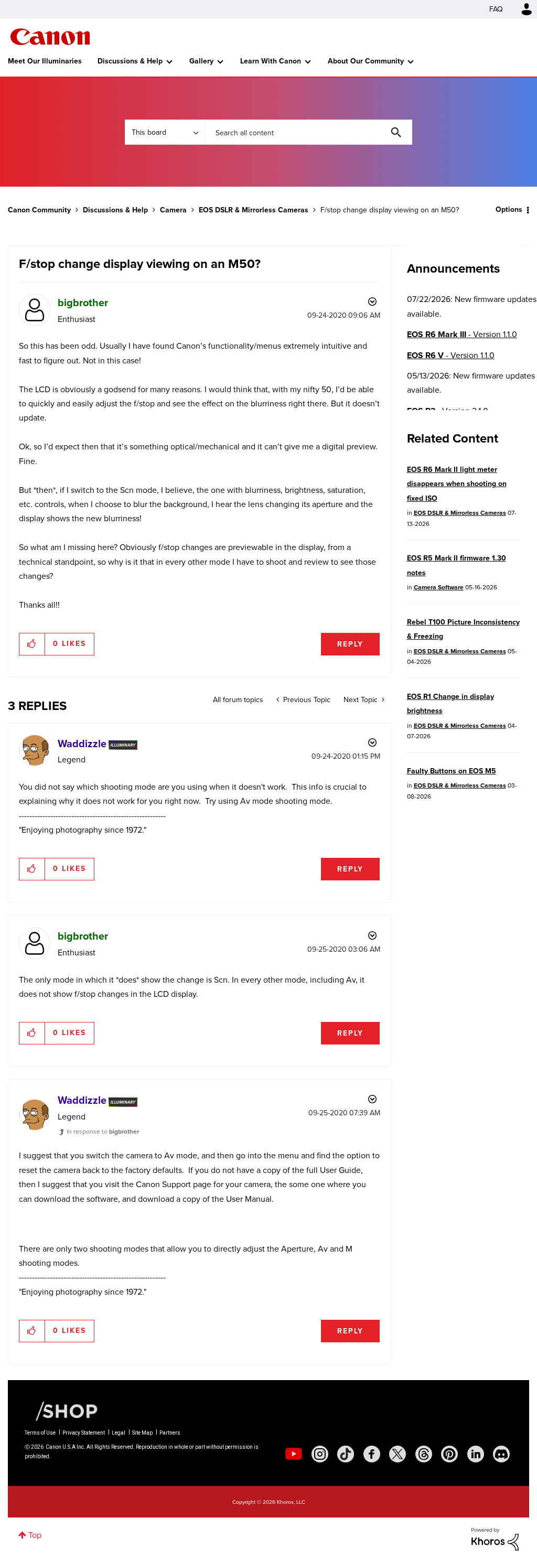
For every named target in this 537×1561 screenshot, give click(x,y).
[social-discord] (501, 1454)
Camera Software (439, 587)
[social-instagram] (320, 1454)
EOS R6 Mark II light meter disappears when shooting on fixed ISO (457, 484)
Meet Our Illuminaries (45, 61)
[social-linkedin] (475, 1454)
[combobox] (308, 132)
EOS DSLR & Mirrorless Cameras (253, 210)
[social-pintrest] (449, 1454)
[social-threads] (423, 1454)
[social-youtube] (293, 1454)
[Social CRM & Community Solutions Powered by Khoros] (495, 1538)
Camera (173, 210)
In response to (103, 1131)
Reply (350, 644)
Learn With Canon (270, 61)
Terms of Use (40, 1433)
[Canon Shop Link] (61, 1410)
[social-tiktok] (345, 1454)
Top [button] (34, 1535)
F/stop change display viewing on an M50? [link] (389, 210)
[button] (32, 643)
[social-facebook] (371, 1454)
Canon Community (50, 37)
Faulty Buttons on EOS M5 (451, 771)
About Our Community (366, 61)
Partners (169, 1433)
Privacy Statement (83, 1433)
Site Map (142, 1433)
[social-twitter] (397, 1454)
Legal (118, 1433)
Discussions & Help (130, 61)
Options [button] (509, 209)
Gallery (201, 61)
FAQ (496, 9)
